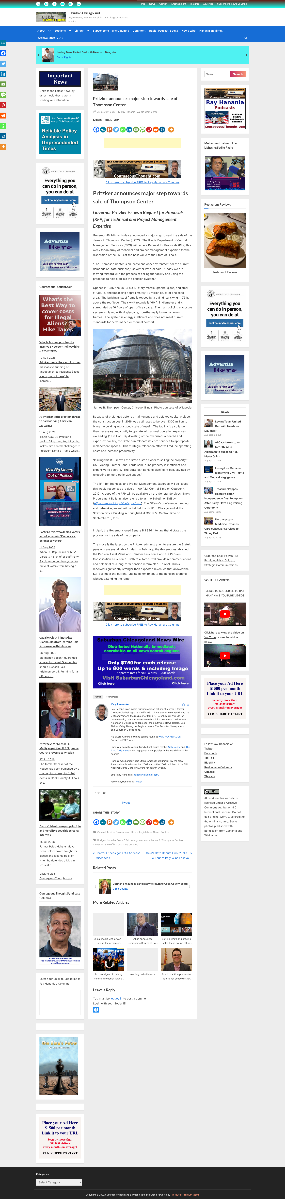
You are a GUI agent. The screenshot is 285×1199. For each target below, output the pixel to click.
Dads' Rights (64, 57)
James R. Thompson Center (166, 840)
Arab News (174, 747)
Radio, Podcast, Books (163, 30)
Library (79, 30)
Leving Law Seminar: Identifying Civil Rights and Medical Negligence (224, 472)
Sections (60, 30)
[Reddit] (156, 127)
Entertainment (178, 3)
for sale (111, 840)
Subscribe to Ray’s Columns (232, 3)
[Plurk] (109, 127)
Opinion (163, 3)
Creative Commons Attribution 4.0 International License (220, 807)
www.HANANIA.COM (169, 736)
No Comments (149, 112)
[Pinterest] (149, 127)
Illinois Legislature (141, 832)
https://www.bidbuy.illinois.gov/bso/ (117, 503)
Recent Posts (111, 697)
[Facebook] (96, 127)
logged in (117, 998)
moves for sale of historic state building (115, 844)
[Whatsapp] (123, 127)
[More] (171, 127)
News (152, 3)
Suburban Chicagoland (84, 13)
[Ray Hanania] (101, 719)
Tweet (126, 802)
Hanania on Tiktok (210, 30)
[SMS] (142, 127)
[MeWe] (103, 127)
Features (194, 3)
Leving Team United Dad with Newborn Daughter (86, 52)
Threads (209, 776)
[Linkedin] (129, 127)
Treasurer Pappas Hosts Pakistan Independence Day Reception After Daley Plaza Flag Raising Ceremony (223, 498)
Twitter (138, 781)
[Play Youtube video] (225, 614)
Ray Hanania (128, 111)
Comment (139, 30)
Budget (101, 840)
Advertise (208, 3)
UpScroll (209, 771)
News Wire (189, 30)
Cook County (120, 888)
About (41, 30)
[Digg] (162, 127)
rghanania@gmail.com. (146, 774)
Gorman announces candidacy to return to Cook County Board (150, 883)
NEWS (225, 411)
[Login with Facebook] (96, 1010)
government (142, 840)
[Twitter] (116, 127)
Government (123, 832)
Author (98, 697)
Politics (165, 832)
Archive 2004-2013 (50, 38)
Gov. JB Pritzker (125, 840)
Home (142, 3)
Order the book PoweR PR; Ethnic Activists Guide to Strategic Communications (221, 560)
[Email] (136, 127)
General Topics (105, 832)
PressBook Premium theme (185, 1194)
